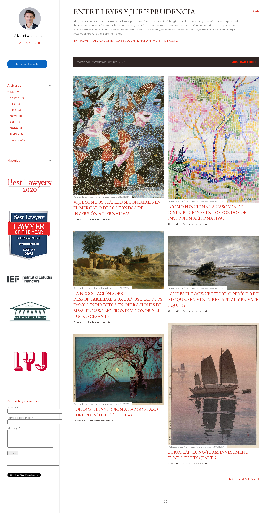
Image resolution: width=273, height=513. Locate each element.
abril (14, 121)
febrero (16, 133)
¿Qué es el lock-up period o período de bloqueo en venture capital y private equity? (213, 299)
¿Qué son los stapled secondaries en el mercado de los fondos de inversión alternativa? (117, 207)
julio (14, 104)
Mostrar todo (243, 62)
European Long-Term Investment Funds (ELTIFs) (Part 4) (208, 455)
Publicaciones (102, 40)
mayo (15, 115)
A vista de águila (166, 40)
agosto (16, 98)
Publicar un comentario (100, 219)
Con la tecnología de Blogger (166, 501)
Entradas (81, 40)
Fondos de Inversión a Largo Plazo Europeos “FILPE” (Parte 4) (115, 412)
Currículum (125, 40)
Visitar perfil (30, 43)
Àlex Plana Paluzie (30, 36)
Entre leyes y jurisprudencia (134, 12)
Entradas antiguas (244, 478)
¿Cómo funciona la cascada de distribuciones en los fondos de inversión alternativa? (207, 212)
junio (15, 110)
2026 (13, 92)
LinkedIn (144, 40)
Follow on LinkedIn (27, 64)
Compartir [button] (79, 219)
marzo (16, 127)
